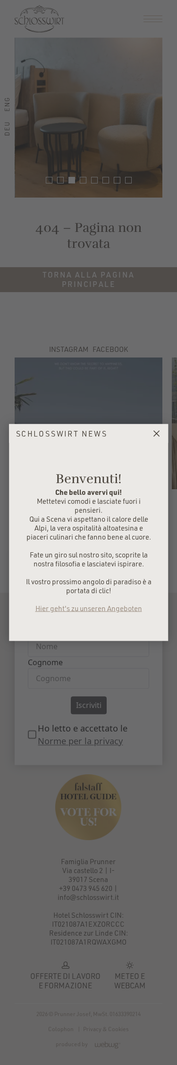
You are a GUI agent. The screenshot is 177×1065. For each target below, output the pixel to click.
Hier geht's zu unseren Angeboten (88, 608)
